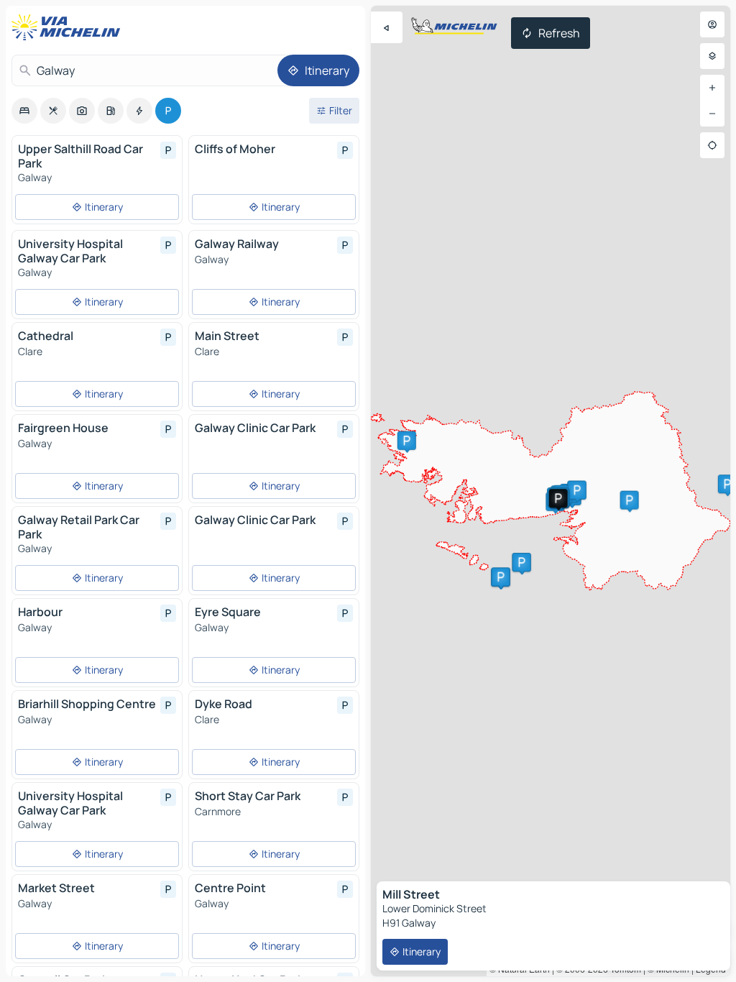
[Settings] (712, 56)
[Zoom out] (712, 114)
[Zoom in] (712, 88)
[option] (24, 111)
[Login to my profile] (712, 24)
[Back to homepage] (69, 27)
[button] (521, 562)
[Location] (712, 145)
